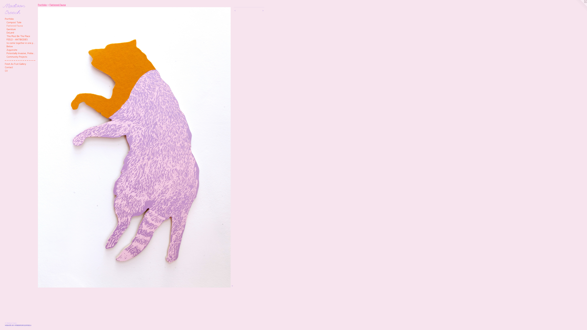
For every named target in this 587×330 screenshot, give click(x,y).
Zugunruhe (12, 50)
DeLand (10, 32)
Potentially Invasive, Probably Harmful (21, 53)
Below (10, 46)
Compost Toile (14, 22)
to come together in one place (21, 43)
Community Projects (17, 56)
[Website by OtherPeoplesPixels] (581, 6)
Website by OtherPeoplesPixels (18, 325)
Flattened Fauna (15, 25)
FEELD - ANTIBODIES (17, 39)
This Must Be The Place (18, 36)
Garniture (11, 29)
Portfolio (9, 19)
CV (6, 71)
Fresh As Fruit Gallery (15, 64)
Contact (9, 67)
